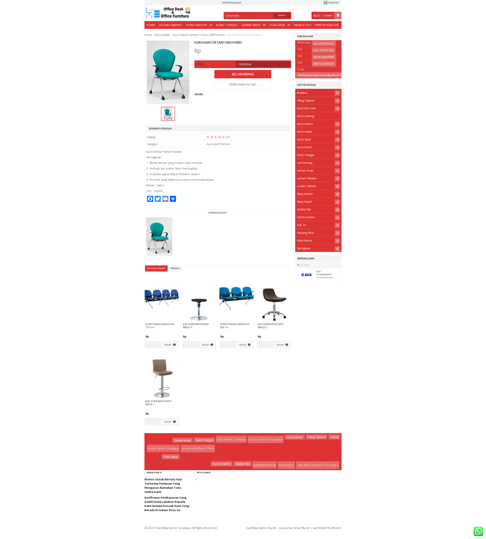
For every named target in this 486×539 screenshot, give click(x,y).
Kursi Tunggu (226, 25)
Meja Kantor (305, 194)
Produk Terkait (156, 268)
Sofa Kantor (304, 240)
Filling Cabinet (170, 25)
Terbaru (175, 268)
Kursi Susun (304, 147)
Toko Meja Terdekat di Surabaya (317, 465)
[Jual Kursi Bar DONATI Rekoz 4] (199, 298)
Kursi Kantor (196, 25)
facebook (333, 2)
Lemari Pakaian (306, 178)
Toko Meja (277, 25)
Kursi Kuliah (304, 131)
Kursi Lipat (304, 139)
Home (150, 25)
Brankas (302, 92)
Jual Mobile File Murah (327, 528)
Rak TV (301, 225)
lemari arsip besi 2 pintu (198, 448)
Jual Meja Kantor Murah (261, 528)
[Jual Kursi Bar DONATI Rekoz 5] (274, 298)
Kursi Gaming (305, 116)
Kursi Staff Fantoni (213, 35)
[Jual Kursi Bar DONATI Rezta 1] (162, 376)
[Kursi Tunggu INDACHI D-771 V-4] (162, 298)
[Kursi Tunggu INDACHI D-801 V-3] (236, 298)
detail (167, 344)
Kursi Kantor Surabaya (231, 439)
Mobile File (302, 25)
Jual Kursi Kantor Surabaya (265, 439)
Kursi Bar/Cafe (306, 108)
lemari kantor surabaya (163, 448)
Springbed (303, 248)
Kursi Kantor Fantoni (186, 35)
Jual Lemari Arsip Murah (294, 528)
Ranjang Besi (305, 232)
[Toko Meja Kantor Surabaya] (167, 16)
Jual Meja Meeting (264, 465)
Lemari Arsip (250, 25)
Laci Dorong (304, 162)
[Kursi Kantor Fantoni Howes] (159, 237)
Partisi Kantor (326, 25)
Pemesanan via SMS (242, 84)
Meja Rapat (304, 201)
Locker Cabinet (306, 186)
